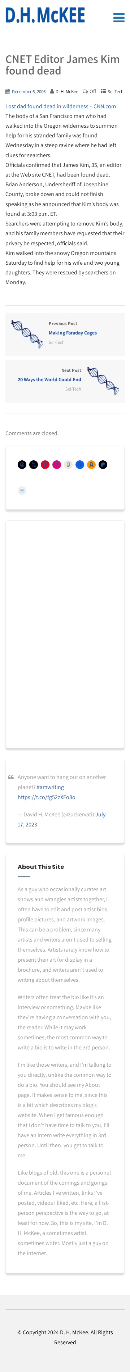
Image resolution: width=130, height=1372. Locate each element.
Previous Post (73, 328)
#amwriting (50, 787)
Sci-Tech (116, 91)
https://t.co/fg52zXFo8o (46, 797)
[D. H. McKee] (45, 15)
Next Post (49, 375)
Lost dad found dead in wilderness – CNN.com (60, 106)
